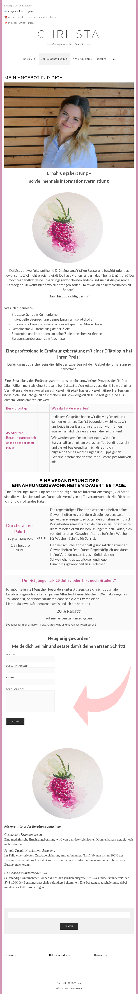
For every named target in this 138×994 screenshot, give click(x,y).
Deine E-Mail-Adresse (16, 666)
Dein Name (11, 654)
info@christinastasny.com (21, 11)
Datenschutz (100, 955)
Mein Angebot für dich (55, 59)
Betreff (10, 677)
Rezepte (101, 59)
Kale (79, 983)
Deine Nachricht (15, 689)
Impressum (10, 955)
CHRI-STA (69, 34)
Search (69, 926)
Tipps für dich (82, 59)
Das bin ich (30, 59)
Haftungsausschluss (59, 955)
